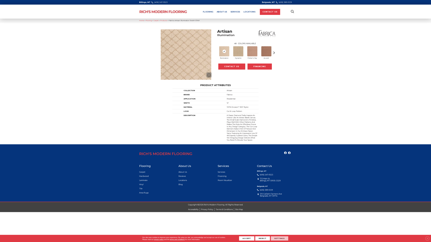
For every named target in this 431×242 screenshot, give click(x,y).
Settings (279, 238)
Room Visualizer (225, 180)
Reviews (182, 176)
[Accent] (266, 51)
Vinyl (141, 184)
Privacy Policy (207, 209)
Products (163, 20)
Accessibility (193, 209)
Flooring (149, 20)
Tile (140, 189)
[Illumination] (224, 51)
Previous (216, 49)
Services (221, 172)
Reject (262, 238)
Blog (180, 184)
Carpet (156, 20)
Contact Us (231, 66)
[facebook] (285, 153)
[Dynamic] (238, 51)
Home (141, 20)
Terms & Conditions (224, 209)
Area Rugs (143, 193)
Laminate (143, 180)
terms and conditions (177, 239)
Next (274, 49)
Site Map (239, 209)
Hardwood (144, 176)
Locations (182, 180)
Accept (247, 238)
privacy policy (159, 239)
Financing (259, 66)
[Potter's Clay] (252, 51)
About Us (182, 172)
